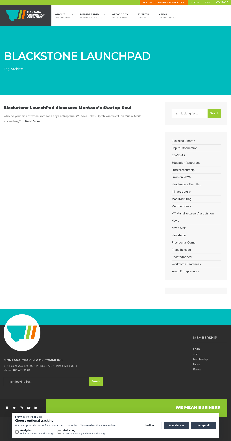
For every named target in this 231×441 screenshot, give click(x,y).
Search (214, 113)
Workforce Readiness (186, 264)
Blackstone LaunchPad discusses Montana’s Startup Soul (67, 107)
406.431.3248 (21, 370)
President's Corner (184, 242)
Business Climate (183, 141)
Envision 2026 (181, 177)
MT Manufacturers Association (193, 213)
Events (143, 16)
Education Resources (186, 162)
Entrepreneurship (183, 170)
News (166, 16)
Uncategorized (182, 257)
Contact (222, 2)
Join (207, 2)
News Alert (179, 228)
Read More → (34, 121)
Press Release (181, 249)
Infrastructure (181, 191)
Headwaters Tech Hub (186, 184)
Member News (181, 206)
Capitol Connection (184, 148)
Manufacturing (181, 199)
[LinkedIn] (35, 408)
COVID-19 (178, 155)
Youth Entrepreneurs (185, 271)
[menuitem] (66, 15)
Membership (91, 16)
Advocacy (120, 16)
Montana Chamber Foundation (164, 2)
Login (195, 2)
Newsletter (179, 235)
